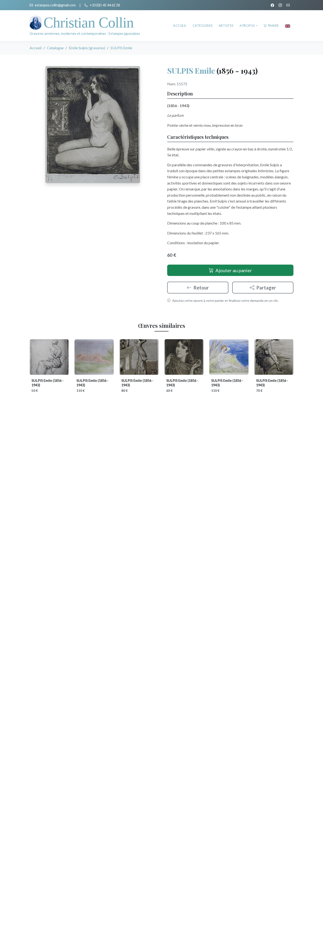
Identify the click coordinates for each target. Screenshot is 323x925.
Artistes (226, 25)
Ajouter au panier (233, 270)
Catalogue (55, 47)
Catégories (203, 25)
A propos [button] (248, 25)
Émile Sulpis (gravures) (87, 47)
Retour (201, 287)
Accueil (180, 25)
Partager (266, 287)
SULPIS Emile (191, 70)
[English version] (287, 25)
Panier (273, 25)
